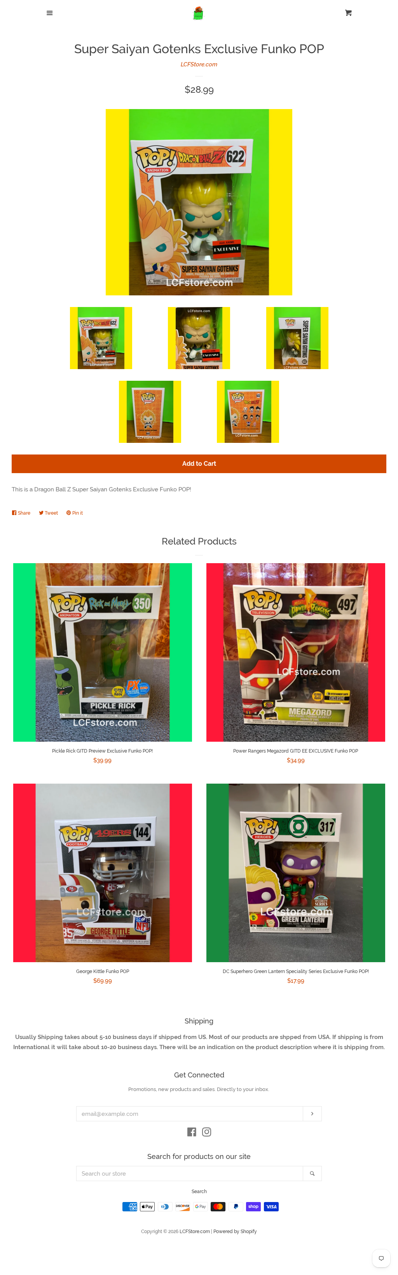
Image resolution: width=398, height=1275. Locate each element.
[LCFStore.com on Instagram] (206, 1133)
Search (199, 1191)
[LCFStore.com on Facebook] (192, 1133)
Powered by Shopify (235, 1231)
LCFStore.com (199, 64)
